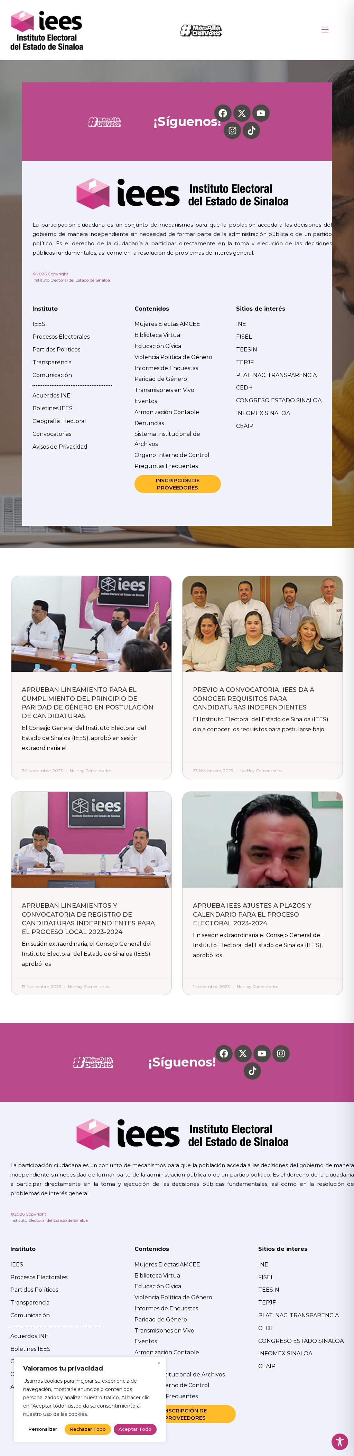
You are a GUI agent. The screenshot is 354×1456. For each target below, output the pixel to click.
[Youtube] (261, 113)
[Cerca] (159, 1363)
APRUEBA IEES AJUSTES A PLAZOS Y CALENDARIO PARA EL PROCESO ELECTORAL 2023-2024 (252, 914)
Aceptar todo (135, 1429)
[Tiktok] (251, 130)
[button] (325, 30)
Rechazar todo (88, 1429)
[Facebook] (223, 113)
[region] (90, 1399)
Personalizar (42, 1429)
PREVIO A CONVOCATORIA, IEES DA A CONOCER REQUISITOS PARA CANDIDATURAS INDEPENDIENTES (253, 698)
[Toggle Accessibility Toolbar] (340, 1442)
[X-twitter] (242, 113)
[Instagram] (232, 130)
